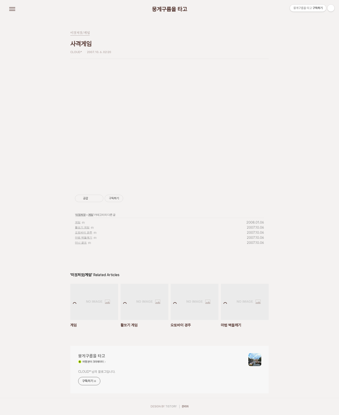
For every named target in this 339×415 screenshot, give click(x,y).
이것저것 (80, 214)
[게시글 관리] (98, 198)
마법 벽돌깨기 (83, 237)
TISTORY (171, 406)
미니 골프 (81, 242)
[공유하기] (92, 198)
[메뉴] (12, 9)
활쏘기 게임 (82, 227)
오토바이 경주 (83, 232)
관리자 (185, 406)
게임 (90, 214)
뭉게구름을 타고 (169, 9)
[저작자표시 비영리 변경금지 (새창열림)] (129, 198)
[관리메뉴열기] (330, 8)
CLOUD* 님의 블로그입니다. (96, 371)
